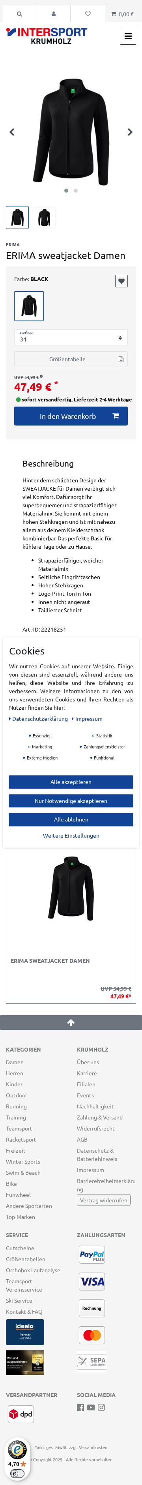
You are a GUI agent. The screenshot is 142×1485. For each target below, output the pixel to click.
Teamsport (19, 1128)
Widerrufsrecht (96, 1128)
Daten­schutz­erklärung (40, 718)
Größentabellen (25, 1258)
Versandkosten (93, 1447)
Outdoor (16, 1095)
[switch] (17, 1473)
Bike (11, 1183)
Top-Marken (20, 1216)
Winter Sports (23, 1161)
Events (85, 1095)
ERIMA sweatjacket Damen (50, 961)
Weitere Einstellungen (71, 835)
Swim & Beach (23, 1172)
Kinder (14, 1084)
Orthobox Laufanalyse (33, 1269)
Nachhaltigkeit (95, 1106)
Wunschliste (121, 281)
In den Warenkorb (68, 416)
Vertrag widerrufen (103, 1200)
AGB (82, 1139)
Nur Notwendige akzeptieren (71, 800)
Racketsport (21, 1139)
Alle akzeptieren (71, 781)
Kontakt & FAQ (24, 1311)
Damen (15, 1061)
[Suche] (20, 14)
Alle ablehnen (71, 819)
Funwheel (18, 1194)
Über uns (88, 1061)
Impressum (90, 1169)
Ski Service (19, 1300)
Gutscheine (20, 1247)
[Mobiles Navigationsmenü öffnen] (128, 36)
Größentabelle (67, 358)
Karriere (87, 1072)
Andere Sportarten (29, 1205)
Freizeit (16, 1150)
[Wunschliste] (88, 14)
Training (16, 1117)
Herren (14, 1072)
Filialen (86, 1084)
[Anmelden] (54, 14)
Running (16, 1106)
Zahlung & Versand (100, 1117)
